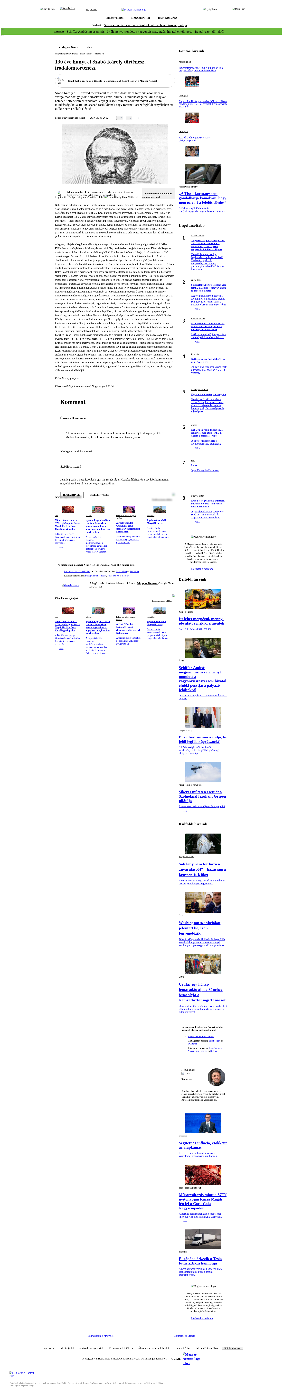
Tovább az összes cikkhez (162, 601)
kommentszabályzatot (128, 437)
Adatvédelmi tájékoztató (91, 1348)
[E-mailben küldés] (160, 118)
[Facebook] (157, 570)
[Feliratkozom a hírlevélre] (67, 9)
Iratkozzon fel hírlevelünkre (77, 571)
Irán (181, 915)
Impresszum (49, 1348)
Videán (103, 576)
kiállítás (89, 515)
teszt (193, 460)
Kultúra (89, 47)
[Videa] (157, 574)
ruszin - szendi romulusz (190, 785)
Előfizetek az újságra (184, 1335)
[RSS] (170, 574)
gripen (194, 425)
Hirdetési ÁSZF (183, 1348)
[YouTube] (164, 574)
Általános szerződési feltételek (153, 1348)
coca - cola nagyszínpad (190, 1188)
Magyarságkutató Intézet (66, 53)
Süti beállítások (232, 1348)
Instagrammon (91, 576)
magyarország (185, 730)
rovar (188, 1073)
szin (56, 515)
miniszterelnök (198, 318)
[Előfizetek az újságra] (209, 9)
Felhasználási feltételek (121, 1348)
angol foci (196, 280)
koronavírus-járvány (188, 187)
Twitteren (134, 571)
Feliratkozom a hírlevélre (158, 193)
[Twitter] (170, 570)
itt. (115, 195)
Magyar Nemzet (70, 47)
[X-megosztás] (166, 118)
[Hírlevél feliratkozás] (170, 565)
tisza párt (183, 95)
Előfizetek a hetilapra (202, 568)
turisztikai (150, 515)
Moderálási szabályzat (207, 1348)
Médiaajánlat (67, 1348)
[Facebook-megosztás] (173, 118)
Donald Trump (198, 235)
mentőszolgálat (186, 612)
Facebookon (121, 571)
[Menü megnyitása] (239, 9)
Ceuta (181, 977)
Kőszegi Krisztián (199, 389)
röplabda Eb (185, 62)
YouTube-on (113, 576)
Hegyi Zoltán (188, 1069)
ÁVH (181, 660)
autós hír (183, 1252)
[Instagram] (164, 570)
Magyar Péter (197, 496)
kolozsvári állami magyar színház (126, 516)
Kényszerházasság (187, 856)
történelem (99, 53)
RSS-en (125, 576)
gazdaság (183, 1136)
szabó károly (86, 53)
